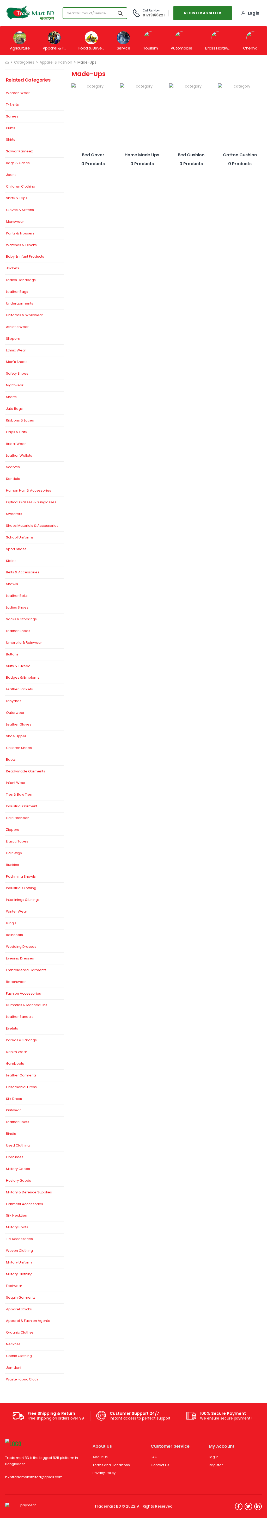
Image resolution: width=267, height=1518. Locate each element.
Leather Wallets (19, 456)
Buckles (12, 865)
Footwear (14, 1286)
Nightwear (14, 385)
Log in (214, 1456)
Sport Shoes (16, 549)
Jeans (11, 175)
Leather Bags (17, 292)
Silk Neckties (16, 1215)
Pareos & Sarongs (21, 1040)
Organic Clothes (20, 1332)
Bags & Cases (18, 163)
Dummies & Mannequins (26, 1005)
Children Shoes (19, 748)
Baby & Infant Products (25, 257)
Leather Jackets (19, 689)
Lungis (11, 923)
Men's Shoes (16, 362)
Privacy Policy (104, 1472)
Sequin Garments (20, 1298)
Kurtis (10, 128)
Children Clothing (20, 186)
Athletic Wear (17, 327)
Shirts (10, 140)
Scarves (13, 467)
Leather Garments (21, 1075)
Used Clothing (18, 1145)
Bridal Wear (16, 444)
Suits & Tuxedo (18, 666)
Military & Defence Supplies (29, 1192)
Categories (24, 62)
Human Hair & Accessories (28, 490)
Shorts (11, 397)
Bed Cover (93, 155)
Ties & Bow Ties (19, 794)
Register (216, 1465)
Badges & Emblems (22, 678)
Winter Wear (16, 911)
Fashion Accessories (23, 994)
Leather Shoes (18, 631)
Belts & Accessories (22, 572)
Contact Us (160, 1465)
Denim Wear (16, 1052)
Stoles (11, 561)
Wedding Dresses (21, 947)
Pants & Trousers (20, 233)
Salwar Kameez (19, 151)
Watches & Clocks (21, 245)
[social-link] (238, 1506)
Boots (11, 760)
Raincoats (14, 935)
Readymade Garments (25, 771)
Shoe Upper (16, 736)
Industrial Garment (21, 806)
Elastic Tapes (17, 841)
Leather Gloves (18, 724)
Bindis (11, 1134)
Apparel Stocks (19, 1309)
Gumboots (15, 1064)
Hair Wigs (14, 853)
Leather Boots (17, 1122)
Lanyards (13, 701)
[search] (120, 13)
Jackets (12, 268)
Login (253, 13)
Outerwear (15, 713)
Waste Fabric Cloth (22, 1379)
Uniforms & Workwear (24, 315)
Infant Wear (16, 783)
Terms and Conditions (111, 1465)
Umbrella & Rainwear (24, 643)
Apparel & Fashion (56, 62)
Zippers (12, 830)
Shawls (12, 584)
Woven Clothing (19, 1251)
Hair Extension (17, 818)
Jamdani (13, 1368)
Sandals (13, 479)
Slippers (13, 339)
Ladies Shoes (17, 607)
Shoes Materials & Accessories (32, 526)
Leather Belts (17, 596)
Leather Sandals (19, 1017)
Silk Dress (14, 1099)
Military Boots (17, 1227)
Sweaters (14, 514)
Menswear (15, 222)
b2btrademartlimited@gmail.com (34, 1476)
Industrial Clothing (21, 888)
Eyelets (12, 1028)
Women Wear (18, 93)
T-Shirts (12, 105)
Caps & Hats (16, 432)
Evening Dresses (20, 958)
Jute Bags (14, 409)
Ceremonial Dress (21, 1087)
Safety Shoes (17, 373)
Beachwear (16, 982)
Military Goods (18, 1169)
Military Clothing (19, 1274)
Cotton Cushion (240, 155)
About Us (100, 1456)
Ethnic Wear (16, 350)
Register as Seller (202, 13)
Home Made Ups (142, 155)
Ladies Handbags (21, 280)
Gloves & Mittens (20, 210)
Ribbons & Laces (20, 420)
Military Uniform (19, 1262)
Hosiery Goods (18, 1181)
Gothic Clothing (19, 1356)
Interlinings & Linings (23, 900)
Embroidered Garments (26, 970)
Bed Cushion (191, 155)
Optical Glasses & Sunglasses (31, 502)
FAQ (154, 1456)
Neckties (13, 1344)
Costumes (14, 1157)
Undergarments (19, 303)
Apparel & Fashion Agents (28, 1321)
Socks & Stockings (21, 619)
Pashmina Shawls (21, 877)
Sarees (12, 116)
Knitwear (13, 1110)
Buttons (12, 654)
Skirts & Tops (16, 198)
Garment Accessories (24, 1204)
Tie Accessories (19, 1239)
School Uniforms (20, 537)
